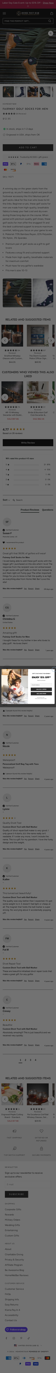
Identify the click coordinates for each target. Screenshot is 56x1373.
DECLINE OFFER (41, 694)
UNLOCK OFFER (41, 689)
